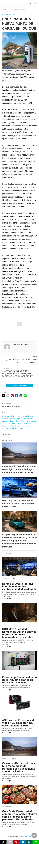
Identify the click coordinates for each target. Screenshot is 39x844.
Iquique (7, 423)
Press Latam (16, 423)
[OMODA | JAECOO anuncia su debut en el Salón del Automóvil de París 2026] (19, 487)
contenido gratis (28, 416)
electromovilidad (18, 9)
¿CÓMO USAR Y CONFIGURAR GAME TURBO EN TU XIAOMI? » (21, 360)
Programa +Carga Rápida (11, 426)
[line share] (25, 395)
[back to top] (34, 835)
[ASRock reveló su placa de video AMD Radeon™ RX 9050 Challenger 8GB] (19, 703)
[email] (9, 842)
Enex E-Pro (20, 421)
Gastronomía (7, 806)
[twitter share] (3, 395)
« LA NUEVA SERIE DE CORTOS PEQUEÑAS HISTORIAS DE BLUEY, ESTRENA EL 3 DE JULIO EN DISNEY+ (18, 373)
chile (18, 416)
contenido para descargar (11, 418)
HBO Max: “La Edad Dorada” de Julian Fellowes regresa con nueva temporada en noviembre (19, 633)
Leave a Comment (19, 386)
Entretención (7, 624)
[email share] (7, 395)
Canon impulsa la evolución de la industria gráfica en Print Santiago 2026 (19, 680)
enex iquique (31, 421)
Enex (12, 421)
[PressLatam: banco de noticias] (12, 3)
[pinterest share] (12, 395)
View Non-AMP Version (25, 836)
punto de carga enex (9, 428)
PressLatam (28, 423)
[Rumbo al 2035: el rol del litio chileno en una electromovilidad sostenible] (19, 566)
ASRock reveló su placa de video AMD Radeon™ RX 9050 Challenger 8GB (18, 723)
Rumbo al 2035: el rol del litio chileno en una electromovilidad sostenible (19, 586)
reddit (21, 428)
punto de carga (28, 426)
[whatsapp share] (21, 395)
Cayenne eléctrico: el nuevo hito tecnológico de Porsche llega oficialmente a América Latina (19, 469)
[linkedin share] (16, 395)
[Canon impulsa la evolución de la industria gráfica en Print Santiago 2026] (19, 660)
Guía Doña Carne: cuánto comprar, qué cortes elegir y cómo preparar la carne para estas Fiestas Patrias (19, 815)
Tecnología (6, 672)
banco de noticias (8, 416)
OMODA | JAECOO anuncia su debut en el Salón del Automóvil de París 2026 (18, 503)
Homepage (5, 9)
